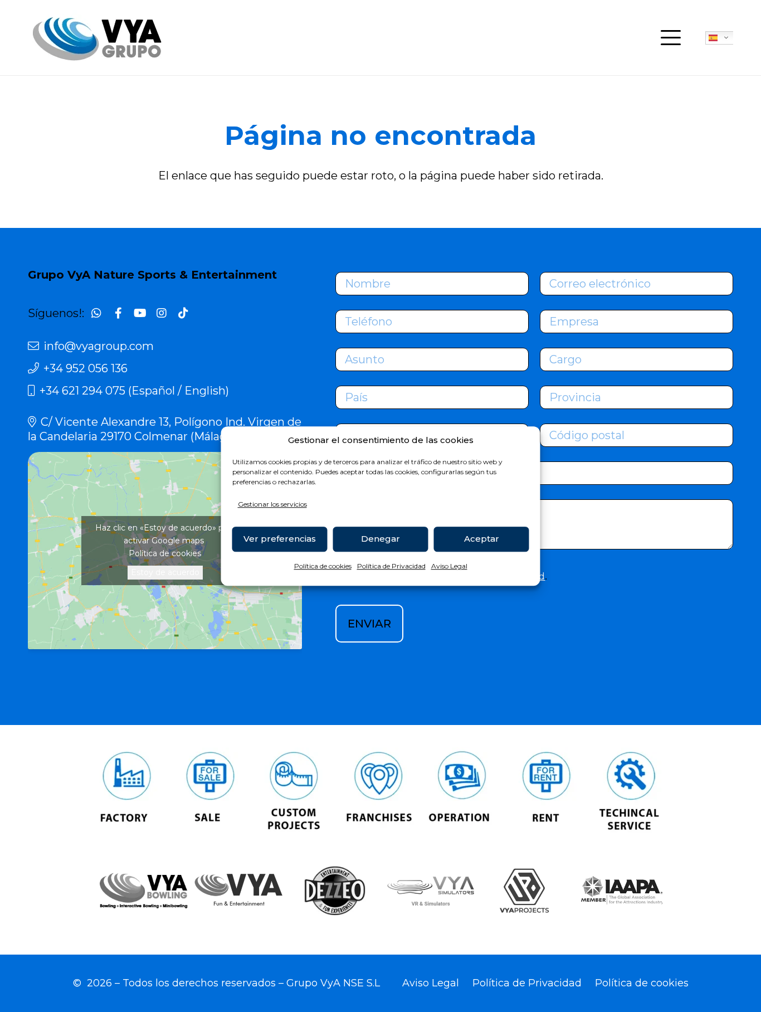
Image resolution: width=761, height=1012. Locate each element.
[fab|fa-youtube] (139, 313)
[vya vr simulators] (428, 890)
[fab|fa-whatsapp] (96, 313)
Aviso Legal (449, 566)
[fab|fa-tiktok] (183, 313)
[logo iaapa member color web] (620, 890)
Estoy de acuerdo (165, 572)
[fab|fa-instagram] (161, 313)
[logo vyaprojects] (524, 890)
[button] (671, 38)
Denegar (380, 538)
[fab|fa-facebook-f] (118, 313)
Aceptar (481, 538)
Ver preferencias (279, 538)
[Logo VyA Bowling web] (141, 890)
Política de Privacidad (391, 566)
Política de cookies (323, 566)
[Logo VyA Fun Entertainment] (236, 890)
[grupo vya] (97, 38)
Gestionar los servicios (272, 504)
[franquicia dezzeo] (332, 891)
